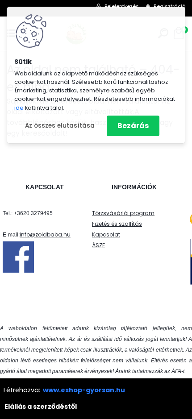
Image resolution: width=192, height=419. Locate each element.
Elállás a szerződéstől (40, 406)
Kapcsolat (106, 234)
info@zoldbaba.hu (45, 234)
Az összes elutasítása (60, 125)
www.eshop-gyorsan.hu (84, 390)
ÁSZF (98, 245)
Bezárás (133, 125)
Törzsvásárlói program (123, 213)
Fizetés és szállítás (117, 224)
